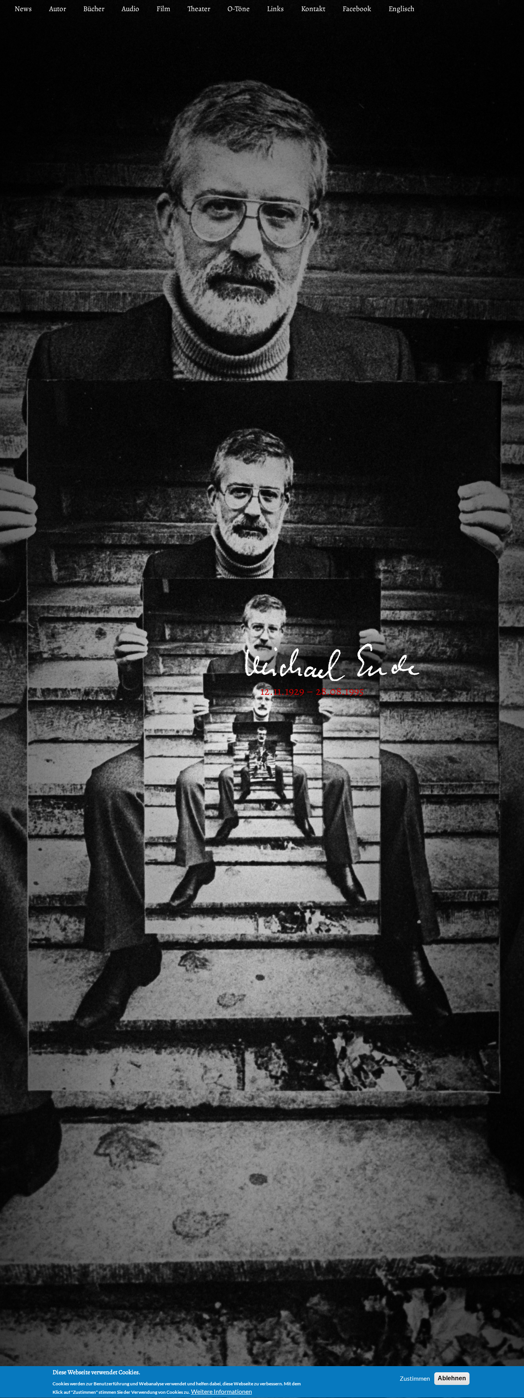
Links (275, 8)
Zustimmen (415, 1378)
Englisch (401, 8)
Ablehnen (452, 1378)
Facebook (357, 8)
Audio (130, 8)
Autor (57, 8)
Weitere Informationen (221, 1391)
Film (163, 8)
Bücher (93, 8)
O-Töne (238, 8)
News (23, 8)
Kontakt (313, 8)
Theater (199, 8)
